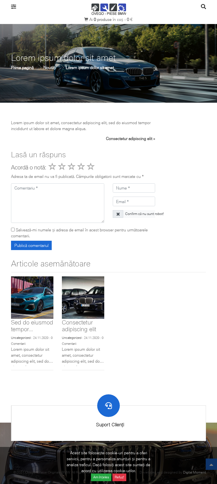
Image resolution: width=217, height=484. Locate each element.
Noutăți (50, 67)
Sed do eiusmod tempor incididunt (32, 329)
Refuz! (119, 477)
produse (103, 19)
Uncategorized (21, 337)
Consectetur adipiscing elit (129, 138)
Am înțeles (101, 477)
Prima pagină (22, 67)
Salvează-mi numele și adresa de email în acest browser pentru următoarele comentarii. (79, 232)
